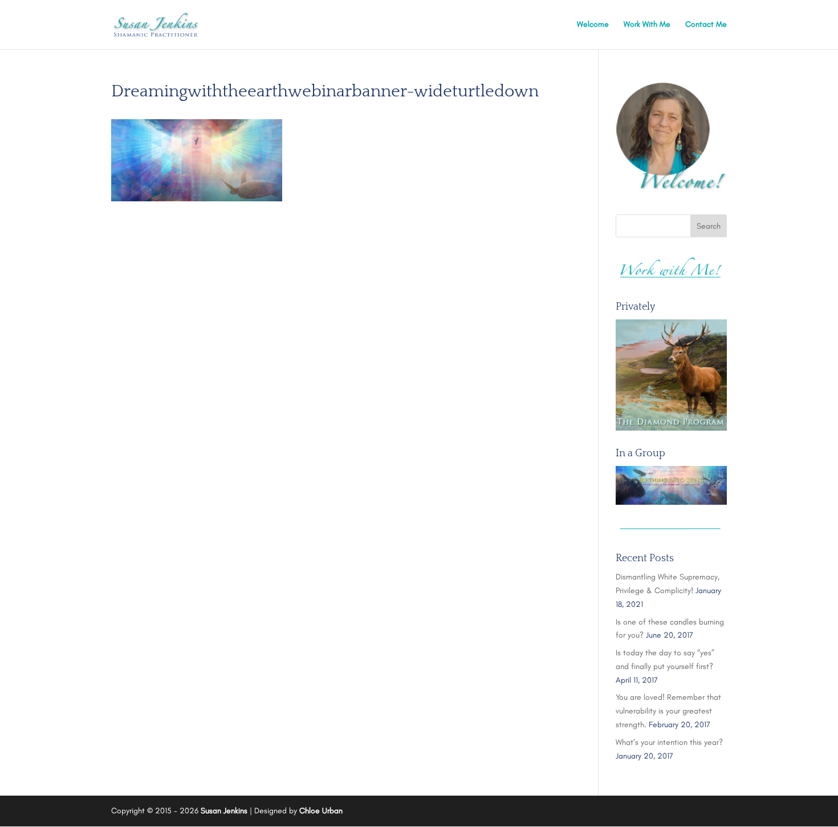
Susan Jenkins (224, 811)
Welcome (593, 25)
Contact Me (706, 25)
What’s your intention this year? (669, 742)
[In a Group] (671, 485)
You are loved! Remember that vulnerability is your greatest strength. (668, 710)
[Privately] (671, 375)
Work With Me (647, 25)
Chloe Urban (321, 811)
